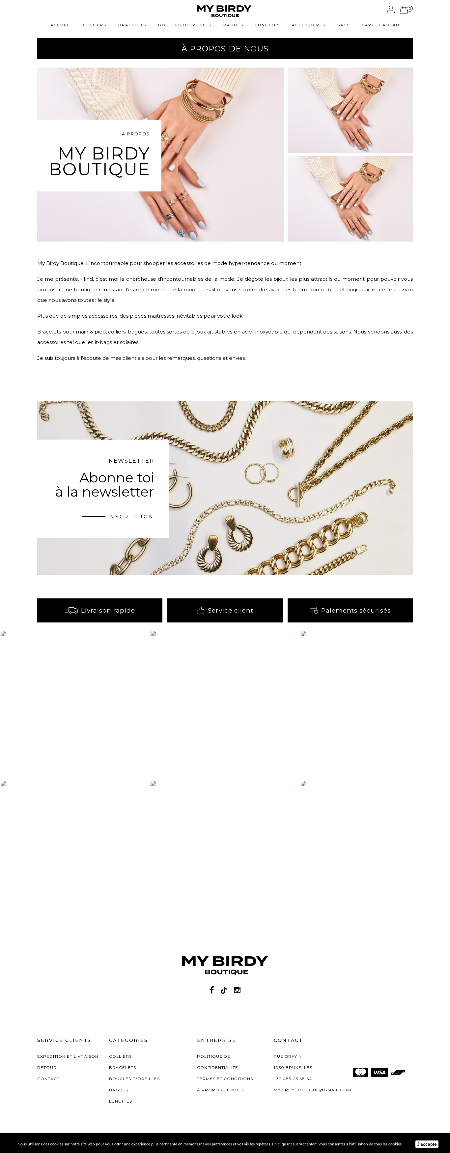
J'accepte (427, 1144)
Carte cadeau (381, 25)
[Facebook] (212, 990)
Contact (48, 1078)
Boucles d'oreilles (184, 25)
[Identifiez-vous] (391, 10)
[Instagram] (237, 990)
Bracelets (132, 25)
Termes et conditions (225, 1078)
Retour (47, 1067)
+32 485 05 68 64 (293, 1078)
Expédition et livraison (67, 1056)
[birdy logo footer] (225, 968)
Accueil (60, 25)
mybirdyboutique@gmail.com (312, 1089)
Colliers (94, 25)
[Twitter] (223, 990)
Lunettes (267, 25)
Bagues (233, 25)
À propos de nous (220, 1089)
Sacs (343, 25)
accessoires (308, 25)
